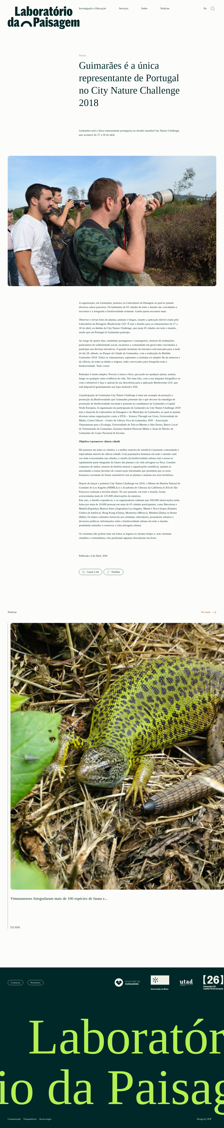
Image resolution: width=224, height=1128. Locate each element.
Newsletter (35, 982)
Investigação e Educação (92, 8)
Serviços (123, 8)
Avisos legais (45, 1119)
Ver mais (206, 612)
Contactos (15, 982)
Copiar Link (92, 572)
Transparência (30, 1119)
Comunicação (14, 1119)
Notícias (164, 8)
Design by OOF (204, 1119)
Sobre (144, 8)
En (205, 8)
